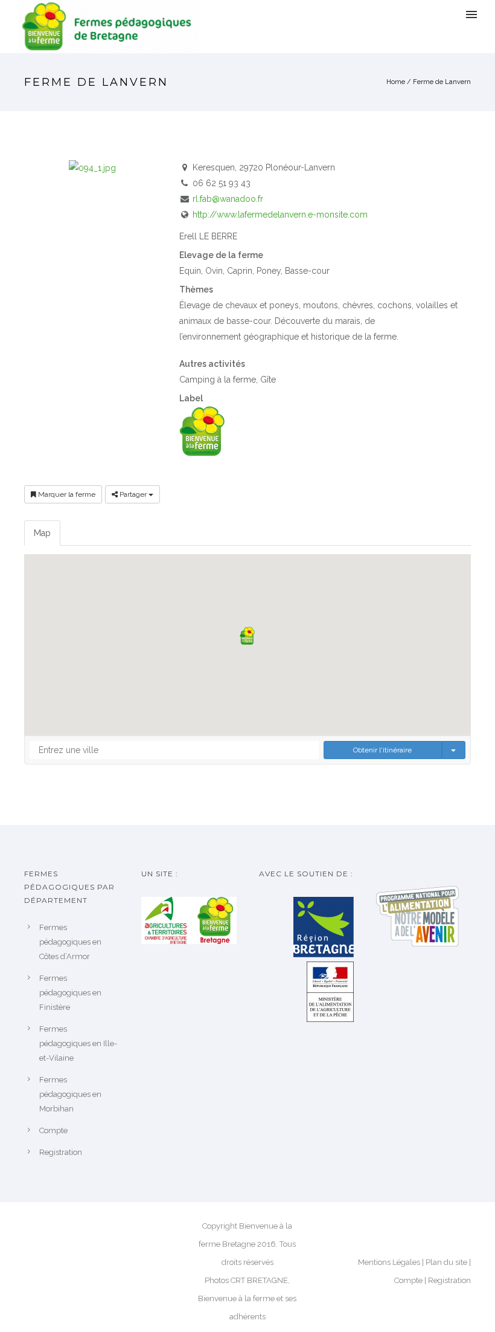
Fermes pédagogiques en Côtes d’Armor (70, 942)
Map (42, 533)
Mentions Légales (389, 1262)
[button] (247, 636)
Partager (133, 494)
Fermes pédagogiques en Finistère (70, 993)
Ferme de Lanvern (442, 82)
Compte (53, 1130)
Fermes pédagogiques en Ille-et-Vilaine (78, 1043)
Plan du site (446, 1262)
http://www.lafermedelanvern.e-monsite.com (280, 214)
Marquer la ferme (65, 494)
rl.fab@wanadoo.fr (228, 199)
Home (395, 82)
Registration (60, 1152)
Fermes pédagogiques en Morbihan (70, 1094)
